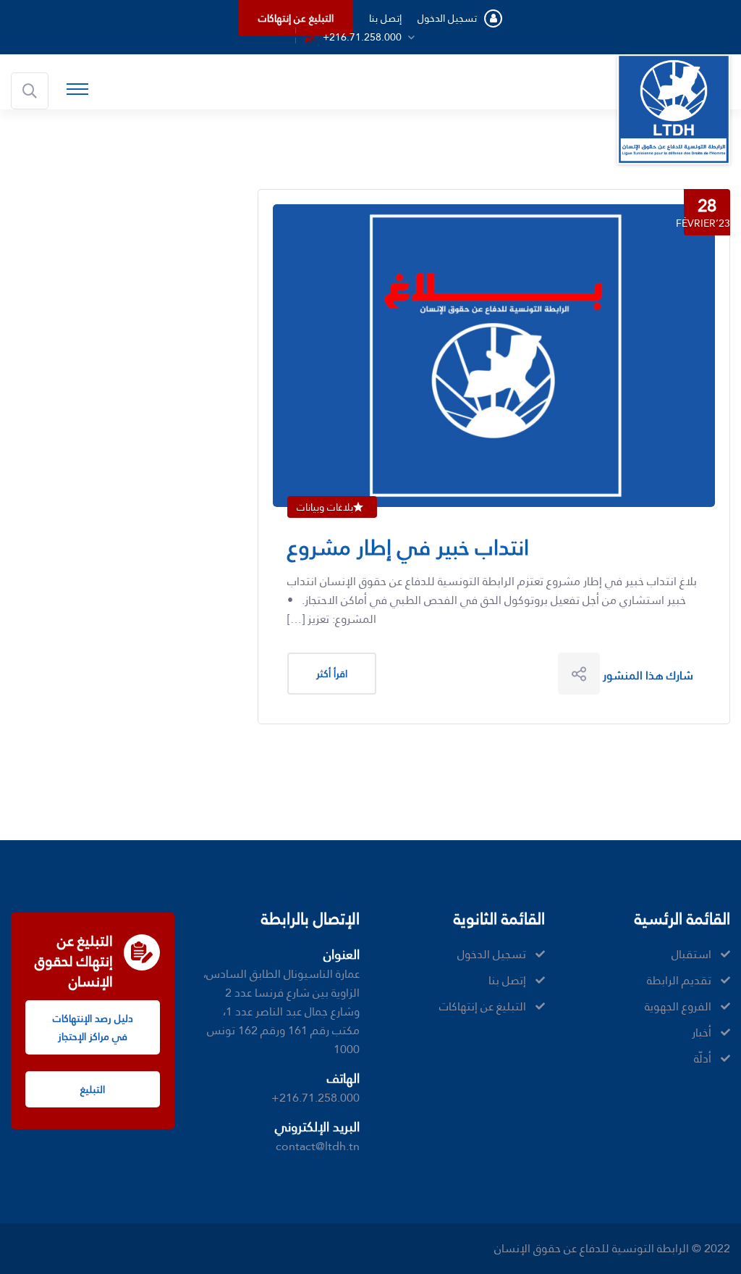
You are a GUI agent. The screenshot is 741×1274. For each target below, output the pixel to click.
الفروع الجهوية (678, 1006)
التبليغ (92, 1089)
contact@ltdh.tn (318, 1146)
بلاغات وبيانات (325, 507)
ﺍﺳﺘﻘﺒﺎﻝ (691, 954)
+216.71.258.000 (362, 37)
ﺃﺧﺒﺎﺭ (701, 1032)
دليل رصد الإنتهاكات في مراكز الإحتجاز (93, 1027)
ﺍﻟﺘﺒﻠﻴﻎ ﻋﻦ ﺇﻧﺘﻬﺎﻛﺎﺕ (296, 18)
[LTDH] (673, 108)
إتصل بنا (385, 18)
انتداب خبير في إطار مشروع (408, 547)
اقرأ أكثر (331, 673)
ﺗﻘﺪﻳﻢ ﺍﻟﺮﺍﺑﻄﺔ (679, 980)
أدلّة (702, 1058)
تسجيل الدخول (447, 18)
